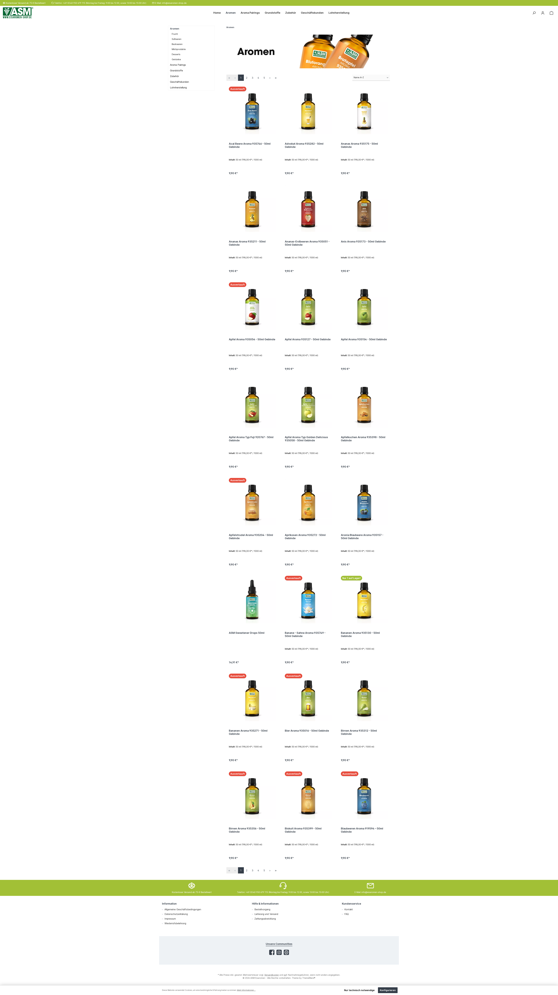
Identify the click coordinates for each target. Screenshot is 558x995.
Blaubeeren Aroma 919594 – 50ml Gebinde (362, 830)
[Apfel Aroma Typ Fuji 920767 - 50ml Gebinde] (252, 404)
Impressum (170, 918)
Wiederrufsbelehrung (175, 923)
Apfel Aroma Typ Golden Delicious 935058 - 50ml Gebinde (306, 439)
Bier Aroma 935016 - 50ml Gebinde (307, 730)
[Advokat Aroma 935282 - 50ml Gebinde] (308, 111)
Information (169, 903)
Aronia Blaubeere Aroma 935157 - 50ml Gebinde (362, 536)
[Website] (286, 952)
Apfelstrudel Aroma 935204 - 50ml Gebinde (251, 536)
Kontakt (348, 909)
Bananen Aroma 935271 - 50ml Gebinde (248, 732)
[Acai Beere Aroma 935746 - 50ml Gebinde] (252, 111)
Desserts (176, 54)
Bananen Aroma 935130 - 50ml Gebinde (360, 634)
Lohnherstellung (178, 87)
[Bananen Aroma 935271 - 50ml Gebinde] (252, 698)
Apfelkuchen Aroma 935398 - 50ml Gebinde (363, 439)
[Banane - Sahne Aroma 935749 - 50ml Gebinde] (308, 600)
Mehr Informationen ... (246, 990)
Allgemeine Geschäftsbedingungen (182, 909)
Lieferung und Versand (266, 914)
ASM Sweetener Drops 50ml (246, 632)
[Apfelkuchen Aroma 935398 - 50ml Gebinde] (364, 404)
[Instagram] (279, 952)
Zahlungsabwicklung (265, 918)
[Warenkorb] (551, 13)
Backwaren (177, 44)
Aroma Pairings (178, 64)
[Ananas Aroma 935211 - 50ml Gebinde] (252, 208)
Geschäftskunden (179, 81)
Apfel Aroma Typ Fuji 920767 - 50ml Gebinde (251, 439)
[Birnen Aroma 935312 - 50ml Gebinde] (364, 698)
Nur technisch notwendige (359, 990)
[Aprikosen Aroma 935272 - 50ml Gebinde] (308, 502)
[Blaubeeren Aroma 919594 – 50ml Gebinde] (364, 795)
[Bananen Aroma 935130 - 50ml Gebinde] (364, 600)
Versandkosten (271, 975)
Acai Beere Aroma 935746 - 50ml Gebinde (250, 145)
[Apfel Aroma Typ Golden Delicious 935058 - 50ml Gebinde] (308, 404)
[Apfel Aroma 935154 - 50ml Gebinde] (364, 306)
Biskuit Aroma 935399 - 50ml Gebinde (303, 830)
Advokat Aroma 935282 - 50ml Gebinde (304, 145)
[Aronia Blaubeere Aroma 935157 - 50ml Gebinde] (364, 502)
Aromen (174, 28)
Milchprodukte (179, 49)
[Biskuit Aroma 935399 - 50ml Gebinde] (308, 795)
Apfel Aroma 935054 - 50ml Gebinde (252, 339)
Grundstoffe (176, 70)
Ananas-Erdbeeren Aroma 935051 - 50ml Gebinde (307, 243)
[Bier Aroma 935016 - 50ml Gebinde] (308, 698)
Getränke (176, 59)
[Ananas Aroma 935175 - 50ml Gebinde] (364, 111)
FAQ (346, 914)
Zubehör (174, 76)
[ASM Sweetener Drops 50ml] (252, 600)
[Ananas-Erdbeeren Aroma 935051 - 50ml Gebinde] (308, 208)
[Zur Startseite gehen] (18, 12)
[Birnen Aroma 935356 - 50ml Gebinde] (252, 795)
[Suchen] (534, 13)
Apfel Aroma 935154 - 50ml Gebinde (364, 339)
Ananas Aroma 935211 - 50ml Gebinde (247, 243)
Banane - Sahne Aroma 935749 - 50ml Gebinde (305, 634)
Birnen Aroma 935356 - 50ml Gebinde (247, 830)
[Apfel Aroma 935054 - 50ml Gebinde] (252, 306)
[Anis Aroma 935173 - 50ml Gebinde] (364, 208)
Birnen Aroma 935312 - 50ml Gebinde (359, 732)
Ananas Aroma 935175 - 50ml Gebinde (359, 145)
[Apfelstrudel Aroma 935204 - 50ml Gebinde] (252, 502)
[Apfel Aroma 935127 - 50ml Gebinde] (308, 306)
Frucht (175, 34)
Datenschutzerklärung (176, 914)
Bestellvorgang (262, 909)
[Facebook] (272, 952)
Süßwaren (176, 39)
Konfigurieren (388, 990)
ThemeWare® (308, 978)
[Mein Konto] (542, 13)
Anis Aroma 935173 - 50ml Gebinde (363, 241)
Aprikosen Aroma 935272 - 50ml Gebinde (305, 536)
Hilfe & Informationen (265, 903)
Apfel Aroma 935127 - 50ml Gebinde (308, 339)
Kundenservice (351, 903)
